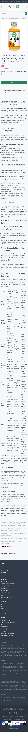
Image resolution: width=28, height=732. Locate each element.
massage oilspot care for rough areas (9, 536)
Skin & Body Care (5, 567)
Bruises (24, 522)
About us (3, 604)
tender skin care (17, 541)
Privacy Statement (21, 711)
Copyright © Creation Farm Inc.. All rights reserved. (13, 713)
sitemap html (7, 715)
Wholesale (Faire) (5, 610)
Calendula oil (13, 525)
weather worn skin (5, 543)
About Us (20, 709)
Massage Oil (8, 535)
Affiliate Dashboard (17, 715)
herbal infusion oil (15, 533)
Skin (12, 540)
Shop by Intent (4, 579)
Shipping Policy (4, 590)
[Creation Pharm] (14, 7)
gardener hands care (14, 530)
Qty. (2, 74)
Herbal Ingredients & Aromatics (8, 622)
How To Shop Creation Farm (7, 633)
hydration (3, 535)
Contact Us (3, 608)
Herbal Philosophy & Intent (7, 585)
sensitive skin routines (21, 538)
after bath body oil (5, 522)
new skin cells (22, 536)
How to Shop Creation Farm (9, 709)
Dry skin (19, 528)
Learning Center (4, 626)
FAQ (2, 595)
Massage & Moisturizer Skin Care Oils (13, 17)
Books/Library (4, 628)
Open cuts (12, 538)
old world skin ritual (5, 538)
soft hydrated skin (17, 540)
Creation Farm (4, 63)
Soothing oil (10, 541)
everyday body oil (5, 530)
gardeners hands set (5, 531)
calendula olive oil (21, 525)
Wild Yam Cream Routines (7, 635)
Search (6, 708)
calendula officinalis (5, 525)
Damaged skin (4, 528)
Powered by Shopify (19, 728)
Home (2, 17)
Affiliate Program (4, 611)
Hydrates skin (23, 533)
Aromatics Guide (7, 719)
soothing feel (4, 541)
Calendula (3, 523)
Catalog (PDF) (4, 613)
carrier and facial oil (5, 527)
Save (10, 546)
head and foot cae (15, 531)
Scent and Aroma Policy (6, 597)
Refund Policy (4, 588)
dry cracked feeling (12, 528)
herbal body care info (5, 533)
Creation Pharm (11, 728)
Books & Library (4, 570)
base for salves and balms (16, 522)
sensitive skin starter (5, 540)
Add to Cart (14, 82)
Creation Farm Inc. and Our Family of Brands (11, 637)
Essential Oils (4, 568)
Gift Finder (3, 631)
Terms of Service (4, 593)
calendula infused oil (20, 523)
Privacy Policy (4, 586)
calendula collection (10, 523)
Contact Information (5, 592)
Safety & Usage (4, 581)
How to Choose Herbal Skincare (8, 583)
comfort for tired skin (15, 527)
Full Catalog (3, 572)
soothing (24, 540)
